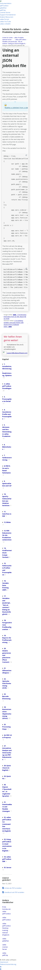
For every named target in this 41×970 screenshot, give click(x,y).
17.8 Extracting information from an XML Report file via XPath (15, 317)
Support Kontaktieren (8, 15)
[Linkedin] (0, 966)
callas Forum (4, 19)
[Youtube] (0, 969)
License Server (5, 12)
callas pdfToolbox (20, 39)
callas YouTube (5, 21)
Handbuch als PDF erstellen (14, 892)
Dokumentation (5, 3)
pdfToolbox (4, 6)
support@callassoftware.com (17, 353)
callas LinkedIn (5, 24)
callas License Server (5, 947)
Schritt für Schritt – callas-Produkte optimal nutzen (13, 38)
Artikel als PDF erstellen (12, 888)
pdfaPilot (3, 8)
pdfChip (3, 10)
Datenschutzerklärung (8, 964)
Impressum (4, 962)
